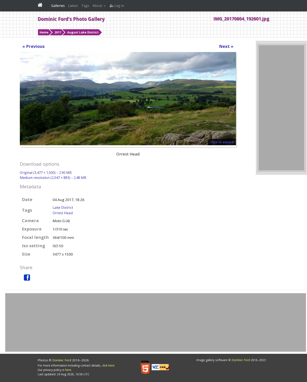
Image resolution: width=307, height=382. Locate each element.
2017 (58, 32)
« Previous (33, 46)
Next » (226, 46)
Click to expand (221, 142)
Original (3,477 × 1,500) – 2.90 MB (46, 172)
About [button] (98, 5)
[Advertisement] (281, 108)
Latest (73, 5)
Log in (118, 5)
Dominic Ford (62, 360)
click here (108, 365)
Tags (85, 5)
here (68, 370)
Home (44, 32)
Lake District (63, 207)
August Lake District (83, 32)
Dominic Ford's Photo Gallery (71, 18)
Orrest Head (63, 212)
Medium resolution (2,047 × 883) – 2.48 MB (53, 177)
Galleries (58, 5)
